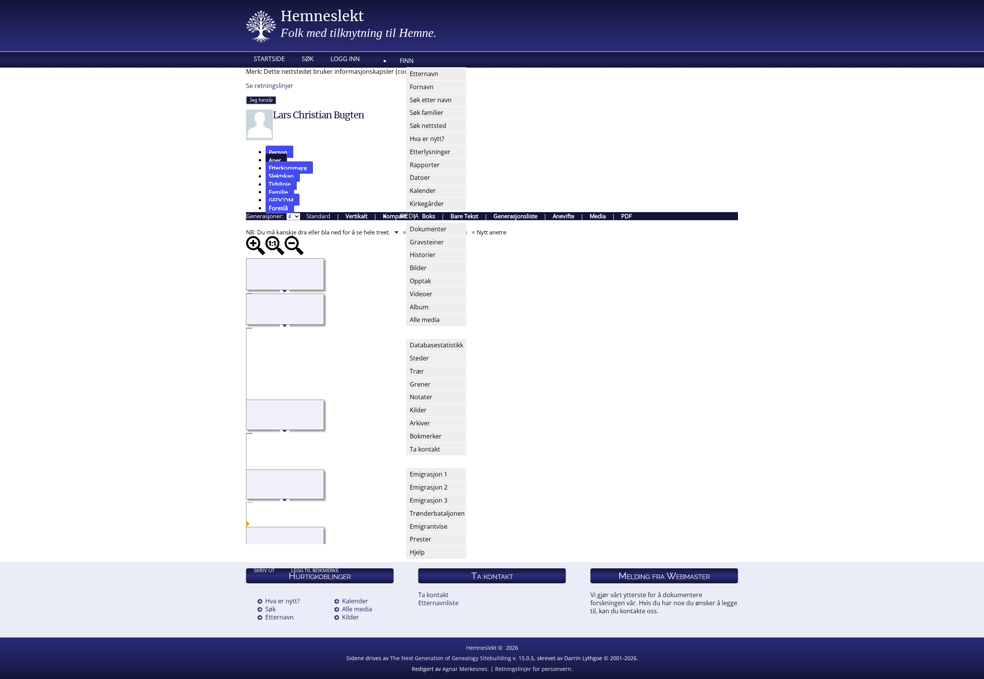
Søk (308, 59)
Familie (278, 192)
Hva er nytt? (282, 601)
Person (278, 152)
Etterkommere (288, 168)
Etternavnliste (438, 603)
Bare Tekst (464, 216)
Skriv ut (264, 570)
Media (409, 216)
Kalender (355, 601)
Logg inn (345, 59)
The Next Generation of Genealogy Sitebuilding (450, 658)
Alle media (357, 609)
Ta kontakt (433, 595)
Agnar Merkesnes (464, 668)
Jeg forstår (261, 100)
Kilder (350, 617)
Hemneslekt (322, 16)
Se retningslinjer (269, 85)
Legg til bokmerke (315, 570)
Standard (318, 216)
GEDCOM (281, 200)
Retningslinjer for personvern (533, 668)
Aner (275, 160)
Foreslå (278, 208)
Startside (269, 59)
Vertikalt (356, 216)
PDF (626, 216)
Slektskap (281, 176)
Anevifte (563, 216)
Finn (407, 60)
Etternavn (279, 617)
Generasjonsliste (515, 216)
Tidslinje (280, 184)
